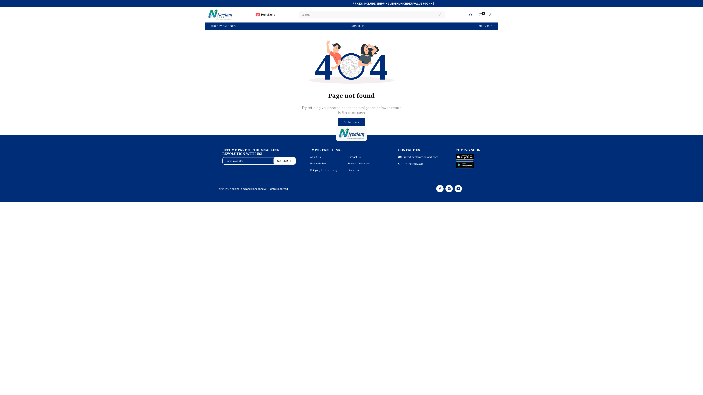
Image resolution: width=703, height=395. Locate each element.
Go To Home (351, 122)
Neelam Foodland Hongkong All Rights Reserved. (259, 188)
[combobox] (372, 14)
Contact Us (354, 156)
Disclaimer (353, 170)
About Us (357, 26)
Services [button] (485, 26)
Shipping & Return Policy (323, 170)
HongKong (268, 14)
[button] (224, 26)
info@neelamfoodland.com (421, 157)
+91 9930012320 (413, 164)
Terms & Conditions (359, 163)
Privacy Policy (318, 163)
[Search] (440, 15)
